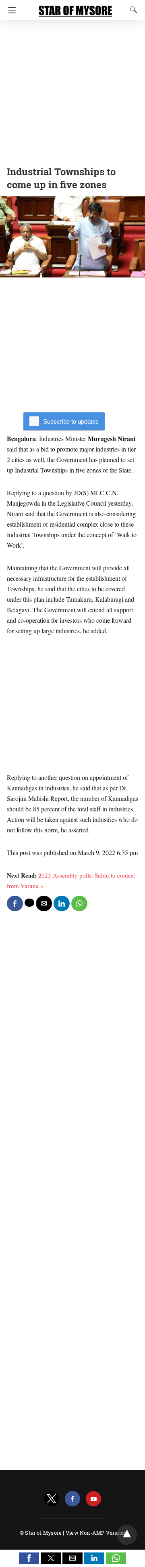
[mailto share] (44, 903)
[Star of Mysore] (75, 7)
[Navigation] (10, 10)
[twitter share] (29, 903)
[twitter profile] (51, 1499)
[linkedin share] (62, 903)
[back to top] (127, 1535)
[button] (29, 1558)
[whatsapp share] (79, 903)
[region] (72, 90)
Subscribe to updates (71, 421)
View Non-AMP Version (95, 1532)
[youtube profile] (93, 1499)
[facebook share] (15, 903)
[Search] (131, 9)
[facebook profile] (72, 1499)
